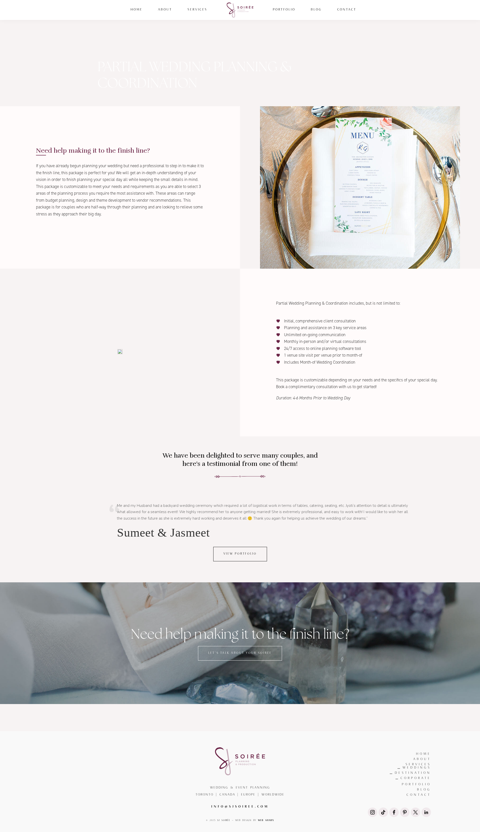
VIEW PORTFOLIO (240, 553)
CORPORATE (415, 778)
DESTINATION (413, 773)
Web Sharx (266, 820)
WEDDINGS (416, 767)
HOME (423, 754)
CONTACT (418, 795)
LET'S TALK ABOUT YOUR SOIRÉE (240, 653)
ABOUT (422, 759)
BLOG (424, 789)
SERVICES (418, 764)
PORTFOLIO (416, 784)
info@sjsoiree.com (240, 806)
